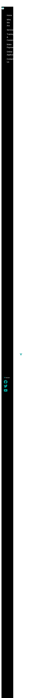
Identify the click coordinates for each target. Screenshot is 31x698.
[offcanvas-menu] (2, 5)
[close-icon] (3, 8)
